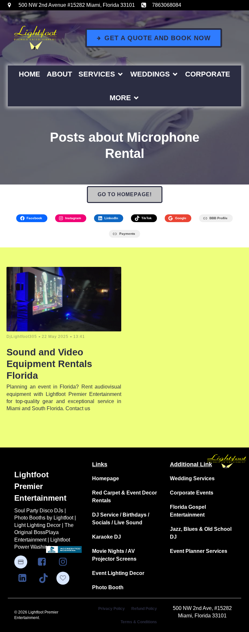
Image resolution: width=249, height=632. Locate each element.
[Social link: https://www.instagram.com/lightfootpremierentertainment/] (65, 562)
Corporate (207, 74)
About (59, 74)
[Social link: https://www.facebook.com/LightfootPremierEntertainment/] (44, 562)
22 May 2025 (55, 336)
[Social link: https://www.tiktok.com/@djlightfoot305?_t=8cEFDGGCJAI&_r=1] (45, 578)
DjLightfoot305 (21, 336)
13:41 (79, 336)
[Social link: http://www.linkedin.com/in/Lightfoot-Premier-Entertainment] (24, 578)
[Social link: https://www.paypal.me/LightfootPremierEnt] (24, 561)
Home (29, 74)
